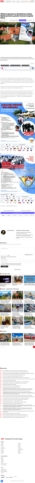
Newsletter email (3, 469)
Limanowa (2, 450)
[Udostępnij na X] (20, 215)
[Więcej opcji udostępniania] (32, 215)
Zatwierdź (4, 266)
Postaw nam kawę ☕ (23, 20)
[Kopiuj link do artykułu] (26, 215)
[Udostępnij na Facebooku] (3, 215)
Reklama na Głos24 (4, 470)
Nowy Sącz (19, 443)
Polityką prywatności (18, 263)
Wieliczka (19, 453)
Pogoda (2, 457)
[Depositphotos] (11, 477)
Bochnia (2, 444)
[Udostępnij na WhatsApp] (14, 215)
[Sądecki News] (7, 477)
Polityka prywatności (4, 471)
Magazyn (2, 458)
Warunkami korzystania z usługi (10, 263)
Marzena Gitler (4, 21)
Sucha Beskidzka (20, 449)
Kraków (2, 443)
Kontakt (2, 472)
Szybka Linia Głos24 (24, 1)
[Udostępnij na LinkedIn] (9, 215)
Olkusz (19, 444)
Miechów (2, 451)
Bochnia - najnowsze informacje (10, 289)
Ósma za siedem (3, 464)
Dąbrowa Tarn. (3, 448)
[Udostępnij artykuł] (34, 20)
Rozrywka (18, 1)
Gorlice (2, 449)
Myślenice (2, 453)
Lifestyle (2, 460)
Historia (13, 1)
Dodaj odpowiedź (28, 254)
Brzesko (2, 445)
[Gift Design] (15, 477)
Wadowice (19, 451)
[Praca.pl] (3, 477)
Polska (2, 462)
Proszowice (19, 448)
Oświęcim (19, 445)
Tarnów (19, 450)
